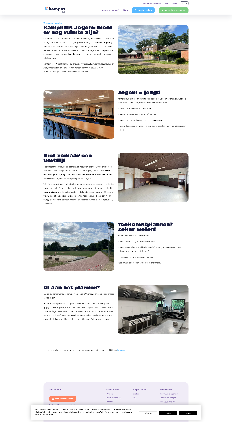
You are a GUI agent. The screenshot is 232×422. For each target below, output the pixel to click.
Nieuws (109, 402)
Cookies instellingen (168, 398)
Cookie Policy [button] (99, 412)
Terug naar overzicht (53, 23)
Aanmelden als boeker (175, 10)
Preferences (148, 413)
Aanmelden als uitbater (152, 3)
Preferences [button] (49, 414)
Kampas (121, 350)
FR (170, 402)
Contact (174, 3)
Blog (125, 10)
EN (174, 402)
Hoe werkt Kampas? (110, 10)
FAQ (166, 3)
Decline (168, 413)
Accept (188, 413)
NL (166, 402)
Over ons (109, 394)
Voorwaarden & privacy (169, 394)
